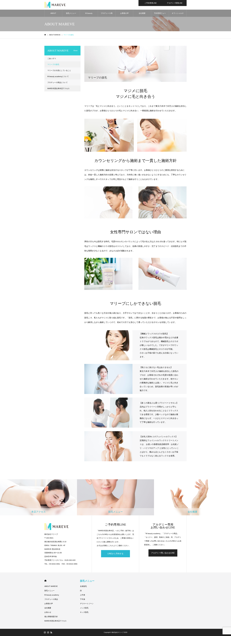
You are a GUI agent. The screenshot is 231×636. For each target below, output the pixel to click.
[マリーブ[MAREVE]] (55, 5)
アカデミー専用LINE (174, 3)
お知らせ (47, 612)
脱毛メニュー (71, 13)
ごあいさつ (51, 58)
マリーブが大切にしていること (59, 70)
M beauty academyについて (58, 76)
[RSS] (51, 632)
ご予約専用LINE (150, 3)
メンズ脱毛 (84, 608)
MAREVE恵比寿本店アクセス (58, 88)
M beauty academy (88, 14)
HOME (45, 581)
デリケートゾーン (86, 604)
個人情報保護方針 (51, 616)
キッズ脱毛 (84, 612)
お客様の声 (124, 13)
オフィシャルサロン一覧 (178, 14)
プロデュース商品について (57, 82)
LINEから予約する (115, 554)
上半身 (82, 595)
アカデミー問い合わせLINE (163, 553)
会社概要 (142, 13)
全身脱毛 (83, 586)
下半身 (82, 599)
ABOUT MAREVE (53, 14)
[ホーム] (45, 35)
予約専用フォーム (160, 14)
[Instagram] (45, 632)
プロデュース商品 (106, 14)
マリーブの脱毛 (53, 64)
